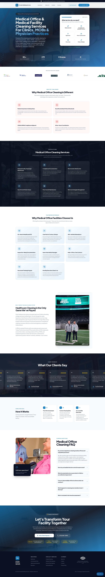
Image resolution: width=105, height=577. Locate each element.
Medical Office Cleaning (50, 561)
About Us (47, 5)
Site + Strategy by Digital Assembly (82, 571)
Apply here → (78, 47)
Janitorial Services (49, 565)
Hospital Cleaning (49, 559)
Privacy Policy (63, 565)
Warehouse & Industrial (35, 563)
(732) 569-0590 (84, 5)
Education (33, 565)
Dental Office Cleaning (50, 563)
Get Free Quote (73, 5)
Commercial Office (34, 561)
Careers (53, 5)
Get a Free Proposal (44, 535)
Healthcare (33, 559)
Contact (59, 5)
